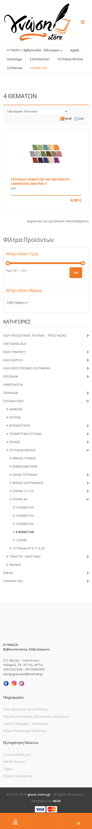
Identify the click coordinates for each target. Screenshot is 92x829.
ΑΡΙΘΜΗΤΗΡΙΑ (19, 425)
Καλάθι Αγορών (14, 761)
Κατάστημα (14, 59)
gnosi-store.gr (39, 794)
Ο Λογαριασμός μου (17, 754)
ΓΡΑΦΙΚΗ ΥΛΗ (12, 581)
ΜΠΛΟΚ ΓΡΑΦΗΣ (24, 458)
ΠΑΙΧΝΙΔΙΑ (10, 393)
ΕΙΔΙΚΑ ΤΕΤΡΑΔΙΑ (24, 475)
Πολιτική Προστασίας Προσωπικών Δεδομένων (36, 716)
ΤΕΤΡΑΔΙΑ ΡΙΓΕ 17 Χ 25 (28, 548)
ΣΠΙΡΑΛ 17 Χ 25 (23, 491)
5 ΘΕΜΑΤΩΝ (24, 507)
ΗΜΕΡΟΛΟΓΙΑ (13, 385)
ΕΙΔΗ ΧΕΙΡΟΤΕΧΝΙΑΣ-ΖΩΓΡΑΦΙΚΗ (26, 368)
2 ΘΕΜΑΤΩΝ (24, 515)
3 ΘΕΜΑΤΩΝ (24, 524)
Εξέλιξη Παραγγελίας (17, 776)
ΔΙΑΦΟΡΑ (15, 409)
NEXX (57, 801)
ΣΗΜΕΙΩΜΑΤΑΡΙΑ (24, 466)
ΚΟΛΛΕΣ (14, 442)
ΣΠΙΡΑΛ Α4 (14, 68)
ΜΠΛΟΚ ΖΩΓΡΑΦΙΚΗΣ (27, 483)
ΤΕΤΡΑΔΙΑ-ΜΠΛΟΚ (70, 59)
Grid (68, 118)
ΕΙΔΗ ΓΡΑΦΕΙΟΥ (14, 352)
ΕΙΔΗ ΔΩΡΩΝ (12, 360)
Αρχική (74, 50)
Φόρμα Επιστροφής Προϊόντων (25, 731)
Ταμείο (8, 769)
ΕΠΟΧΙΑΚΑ (10, 376)
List (80, 118)
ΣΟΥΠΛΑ (15, 417)
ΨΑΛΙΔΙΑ (15, 565)
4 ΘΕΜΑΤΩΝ (24, 532)
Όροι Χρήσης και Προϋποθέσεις (25, 709)
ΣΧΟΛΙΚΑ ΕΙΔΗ (39, 59)
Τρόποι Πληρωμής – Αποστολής (25, 724)
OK (76, 273)
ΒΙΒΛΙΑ (8, 573)
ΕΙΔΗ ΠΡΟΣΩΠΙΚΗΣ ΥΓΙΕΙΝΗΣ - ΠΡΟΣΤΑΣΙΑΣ (35, 335)
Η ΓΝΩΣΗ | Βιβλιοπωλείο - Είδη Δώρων (33, 50)
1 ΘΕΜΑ (21, 540)
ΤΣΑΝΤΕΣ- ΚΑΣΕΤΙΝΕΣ (25, 556)
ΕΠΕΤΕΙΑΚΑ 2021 (15, 344)
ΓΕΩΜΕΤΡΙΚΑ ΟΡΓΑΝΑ (25, 434)
